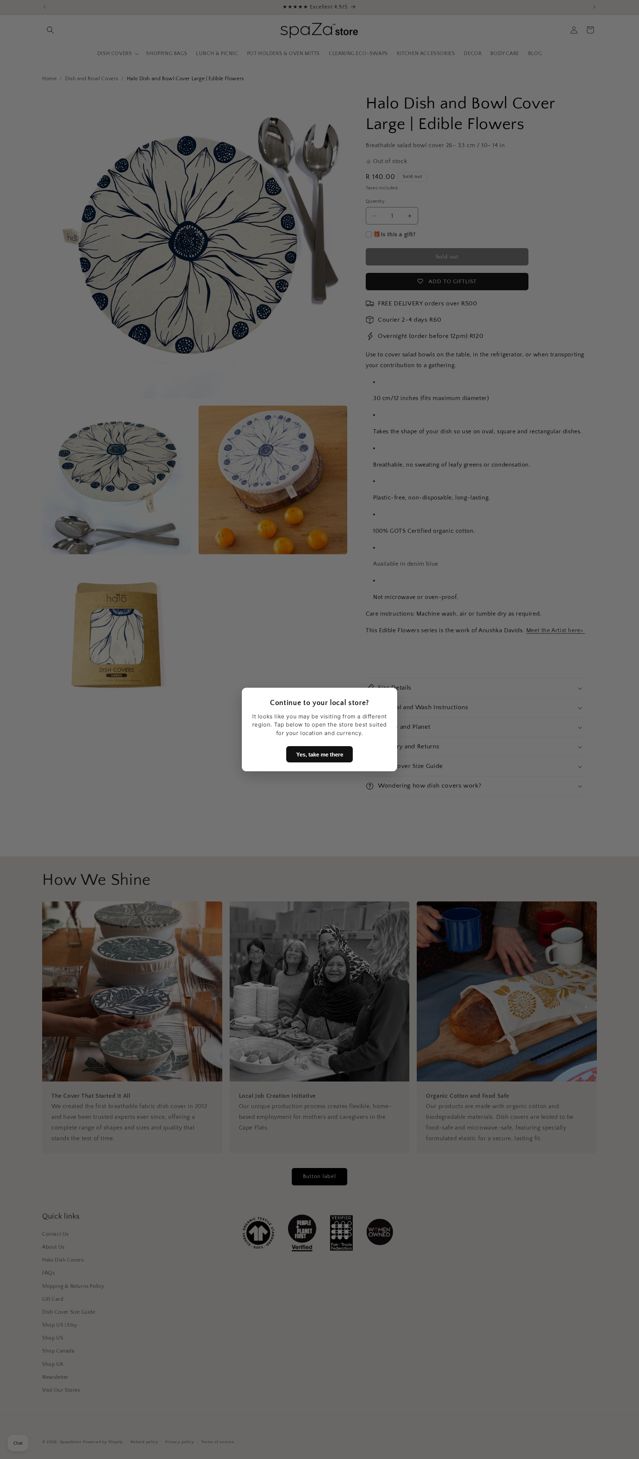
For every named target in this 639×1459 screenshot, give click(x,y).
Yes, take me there (319, 754)
